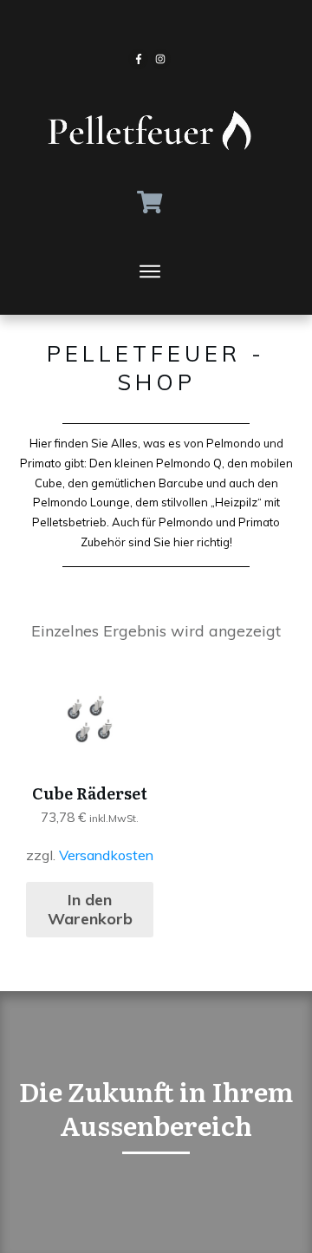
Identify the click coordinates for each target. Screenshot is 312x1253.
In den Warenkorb (90, 909)
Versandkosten (106, 855)
